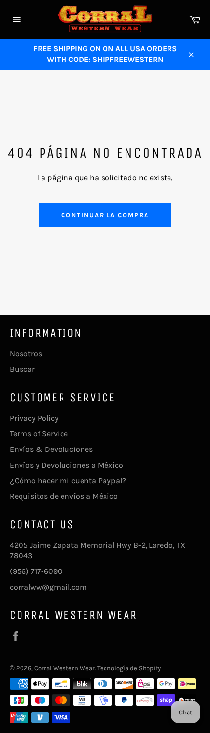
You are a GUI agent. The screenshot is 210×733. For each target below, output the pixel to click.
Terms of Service (39, 433)
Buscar (22, 369)
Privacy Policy (34, 418)
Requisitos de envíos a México (64, 496)
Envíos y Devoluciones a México (66, 464)
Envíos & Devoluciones (51, 449)
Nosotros (26, 353)
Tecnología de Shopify (129, 668)
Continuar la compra (105, 215)
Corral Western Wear (64, 668)
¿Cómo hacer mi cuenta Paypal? (68, 480)
